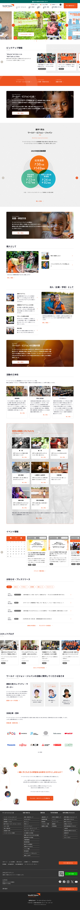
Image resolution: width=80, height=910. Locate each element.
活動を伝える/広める (28, 846)
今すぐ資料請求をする (68, 889)
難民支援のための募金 (28, 837)
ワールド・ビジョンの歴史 (9, 833)
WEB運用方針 (11, 864)
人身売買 (66, 828)
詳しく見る (21, 113)
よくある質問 (12, 861)
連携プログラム (21, 293)
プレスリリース (49, 586)
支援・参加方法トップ (28, 817)
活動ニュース (40, 586)
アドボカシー (24, 586)
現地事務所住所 (35, 861)
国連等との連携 (45, 826)
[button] (13, 25)
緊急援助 (43, 821)
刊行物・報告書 (46, 7)
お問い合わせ (34, 4)
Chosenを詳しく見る (26, 34)
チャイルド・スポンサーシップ (30, 828)
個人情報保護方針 (19, 864)
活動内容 (38, 7)
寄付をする (70, 5)
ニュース (54, 819)
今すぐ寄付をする (68, 863)
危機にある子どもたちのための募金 (31, 835)
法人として (26, 821)
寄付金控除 (26, 851)
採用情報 (32, 586)
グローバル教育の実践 (23, 316)
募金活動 (19, 328)
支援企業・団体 (7, 830)
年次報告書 (54, 826)
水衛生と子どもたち (68, 823)
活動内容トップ (45, 817)
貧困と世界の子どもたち (69, 819)
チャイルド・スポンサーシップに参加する (40, 798)
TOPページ (4, 861)
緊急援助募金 (27, 842)
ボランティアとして (28, 826)
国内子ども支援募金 (28, 844)
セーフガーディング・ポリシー (31, 864)
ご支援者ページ (54, 4)
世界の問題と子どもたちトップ (70, 817)
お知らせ (16, 586)
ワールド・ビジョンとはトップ (10, 817)
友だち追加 (71, 873)
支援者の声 (66, 833)
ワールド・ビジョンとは (21, 7)
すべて (9, 586)
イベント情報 (27, 848)
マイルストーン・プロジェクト (30, 853)
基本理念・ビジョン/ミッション (10, 819)
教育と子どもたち (67, 821)
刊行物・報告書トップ (56, 817)
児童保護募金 (27, 839)
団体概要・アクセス (8, 821)
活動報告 (54, 823)
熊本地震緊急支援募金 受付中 (41, 1)
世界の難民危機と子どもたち (70, 826)
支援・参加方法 (31, 7)
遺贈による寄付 (27, 855)
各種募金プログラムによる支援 (25, 305)
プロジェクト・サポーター (29, 830)
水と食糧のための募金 (28, 833)
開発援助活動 (44, 819)
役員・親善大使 (7, 828)
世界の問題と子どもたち (57, 7)
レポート (66, 835)
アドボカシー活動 (45, 823)
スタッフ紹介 (6, 826)
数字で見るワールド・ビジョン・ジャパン (12, 823)
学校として (26, 823)
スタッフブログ (67, 837)
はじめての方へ (27, 819)
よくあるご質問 (44, 4)
